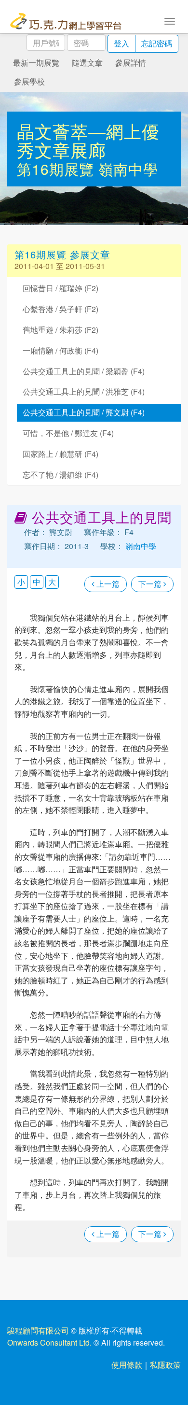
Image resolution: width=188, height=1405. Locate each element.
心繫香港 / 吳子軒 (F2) (60, 308)
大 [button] (52, 581)
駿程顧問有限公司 (38, 1330)
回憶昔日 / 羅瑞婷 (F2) (60, 288)
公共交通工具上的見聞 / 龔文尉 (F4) (84, 412)
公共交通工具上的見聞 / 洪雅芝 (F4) (84, 391)
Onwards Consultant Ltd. (49, 1342)
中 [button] (36, 581)
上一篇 (107, 583)
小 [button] (21, 581)
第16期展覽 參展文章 (62, 254)
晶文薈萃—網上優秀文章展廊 (88, 140)
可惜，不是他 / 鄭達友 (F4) (68, 433)
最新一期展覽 (36, 62)
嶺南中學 (128, 168)
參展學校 (29, 81)
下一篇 (150, 583)
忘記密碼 (156, 43)
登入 (121, 43)
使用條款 (126, 1364)
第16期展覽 (57, 168)
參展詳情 (130, 62)
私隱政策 (165, 1364)
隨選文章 (87, 62)
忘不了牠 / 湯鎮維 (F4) (60, 474)
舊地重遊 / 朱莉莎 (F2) (60, 329)
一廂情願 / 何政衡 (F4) (60, 350)
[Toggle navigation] (169, 20)
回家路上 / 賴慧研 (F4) (60, 453)
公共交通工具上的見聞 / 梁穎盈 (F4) (84, 371)
